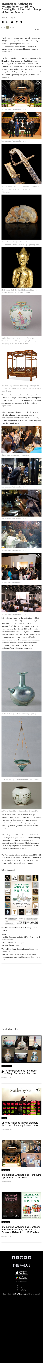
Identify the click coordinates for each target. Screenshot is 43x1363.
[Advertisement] (21, 991)
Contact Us (20, 1286)
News (4, 1118)
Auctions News (6, 1066)
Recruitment (21, 1288)
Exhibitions (5, 1170)
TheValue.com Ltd (21, 1294)
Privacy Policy (21, 1290)
